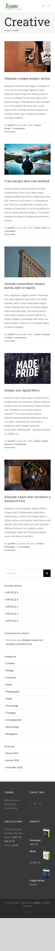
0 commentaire (18, 128)
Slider (9, 699)
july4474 (11, 125)
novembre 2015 (14, 767)
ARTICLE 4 (12, 606)
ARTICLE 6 (12, 592)
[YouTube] (35, 803)
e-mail (15, 845)
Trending (8, 338)
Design (7, 128)
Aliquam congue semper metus (27, 78)
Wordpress (11, 734)
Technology (12, 706)
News (44, 228)
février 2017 (12, 753)
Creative (37, 125)
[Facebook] (31, 803)
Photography (9, 547)
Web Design (12, 727)
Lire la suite (9, 132)
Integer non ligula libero (21, 390)
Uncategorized (13, 720)
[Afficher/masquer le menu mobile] (49, 5)
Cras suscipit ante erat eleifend (26, 181)
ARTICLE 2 (12, 621)
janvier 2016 (12, 760)
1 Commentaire (23, 547)
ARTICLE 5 (12, 599)
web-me (37, 903)
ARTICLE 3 (12, 614)
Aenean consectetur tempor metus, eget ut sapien (24, 286)
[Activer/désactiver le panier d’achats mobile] (43, 5)
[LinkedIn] (40, 803)
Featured (46, 334)
